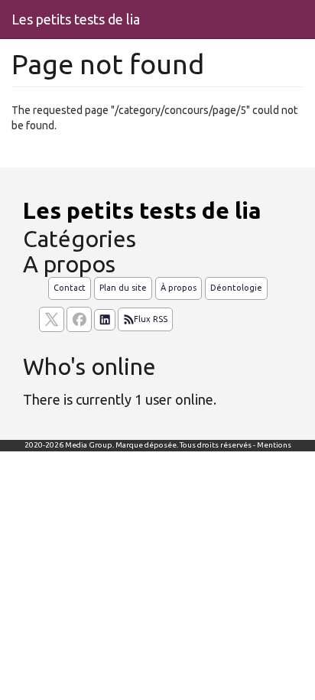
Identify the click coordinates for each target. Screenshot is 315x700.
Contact (70, 287)
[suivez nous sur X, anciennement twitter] (51, 319)
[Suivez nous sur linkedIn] (104, 319)
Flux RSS (150, 319)
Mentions (274, 445)
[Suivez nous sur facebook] (79, 319)
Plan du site (123, 287)
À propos (178, 287)
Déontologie (236, 287)
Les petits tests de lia (75, 19)
